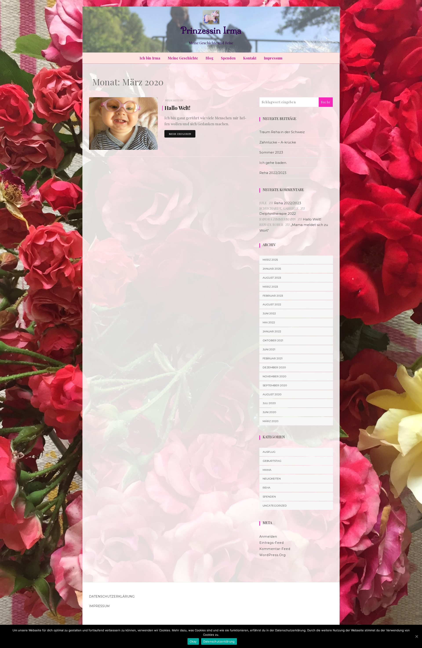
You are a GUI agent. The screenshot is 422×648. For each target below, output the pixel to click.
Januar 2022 (272, 331)
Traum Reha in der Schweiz (282, 132)
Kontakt (249, 58)
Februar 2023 (273, 295)
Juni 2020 (269, 412)
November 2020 (274, 376)
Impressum (273, 58)
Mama (267, 469)
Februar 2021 (272, 358)
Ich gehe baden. (273, 163)
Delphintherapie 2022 (277, 213)
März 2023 (270, 286)
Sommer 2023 (271, 152)
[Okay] (416, 636)
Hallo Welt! (177, 107)
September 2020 (275, 385)
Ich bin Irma (150, 58)
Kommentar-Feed (274, 549)
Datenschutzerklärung (112, 596)
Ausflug (269, 451)
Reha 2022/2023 (272, 173)
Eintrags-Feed (271, 543)
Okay (193, 641)
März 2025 (270, 259)
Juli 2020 (269, 403)
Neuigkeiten (174, 100)
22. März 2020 (143, 143)
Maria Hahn (109, 143)
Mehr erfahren (180, 134)
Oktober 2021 (273, 340)
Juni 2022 (269, 313)
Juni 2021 (269, 349)
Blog (209, 58)
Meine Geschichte (183, 58)
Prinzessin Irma (211, 30)
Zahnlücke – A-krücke (277, 142)
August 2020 (272, 394)
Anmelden (268, 537)
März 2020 (270, 421)
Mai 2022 (269, 322)
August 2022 (272, 304)
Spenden (228, 58)
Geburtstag (272, 460)
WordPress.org (272, 555)
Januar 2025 (272, 268)
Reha (266, 487)
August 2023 (272, 277)
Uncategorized (275, 505)
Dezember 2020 (274, 367)
